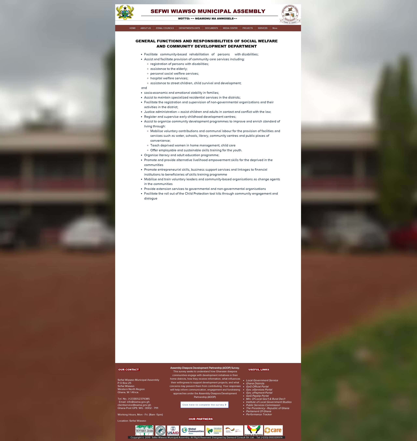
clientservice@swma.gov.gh (134, 404)
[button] (145, 28)
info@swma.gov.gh (138, 401)
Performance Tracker (259, 414)
